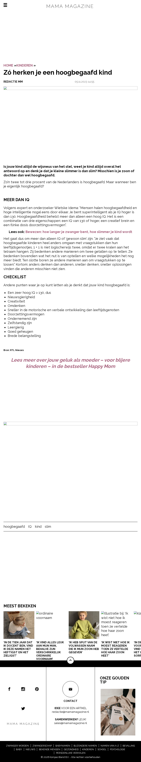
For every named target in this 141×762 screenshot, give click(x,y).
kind (38, 526)
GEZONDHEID (71, 749)
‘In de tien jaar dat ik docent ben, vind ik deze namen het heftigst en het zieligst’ (18, 649)
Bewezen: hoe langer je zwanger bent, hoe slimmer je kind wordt (79, 232)
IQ (30, 526)
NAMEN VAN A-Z (110, 745)
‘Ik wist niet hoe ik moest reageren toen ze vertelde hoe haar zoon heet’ (115, 649)
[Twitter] (23, 708)
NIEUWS (30, 749)
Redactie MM (13, 81)
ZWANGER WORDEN (17, 745)
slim (48, 526)
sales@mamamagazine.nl (70, 723)
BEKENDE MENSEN (49, 749)
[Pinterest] (37, 689)
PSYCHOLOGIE (117, 749)
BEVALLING (129, 745)
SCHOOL (101, 749)
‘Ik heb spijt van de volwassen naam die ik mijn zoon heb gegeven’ (84, 647)
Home (8, 65)
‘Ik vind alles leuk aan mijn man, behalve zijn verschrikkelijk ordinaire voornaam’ (50, 651)
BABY (19, 749)
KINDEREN (24, 65)
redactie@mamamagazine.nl (70, 711)
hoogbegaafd (14, 526)
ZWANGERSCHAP (42, 745)
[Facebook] (9, 689)
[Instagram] (23, 689)
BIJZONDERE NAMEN (85, 745)
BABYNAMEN (62, 745)
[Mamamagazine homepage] (70, 9)
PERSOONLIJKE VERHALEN (70, 752)
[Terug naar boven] (70, 660)
